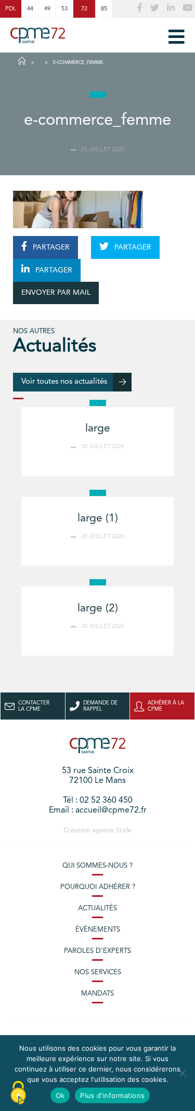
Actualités (97, 908)
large (97, 428)
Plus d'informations (112, 1095)
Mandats (97, 993)
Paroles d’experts (97, 951)
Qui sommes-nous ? (97, 865)
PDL (10, 9)
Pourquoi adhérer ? (97, 887)
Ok (60, 1095)
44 (30, 9)
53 (64, 9)
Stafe (124, 830)
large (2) (97, 608)
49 (47, 9)
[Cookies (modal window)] (18, 1093)
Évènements (97, 929)
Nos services (97, 972)
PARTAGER (50, 247)
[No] (182, 1073)
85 (104, 9)
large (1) (97, 518)
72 (84, 9)
